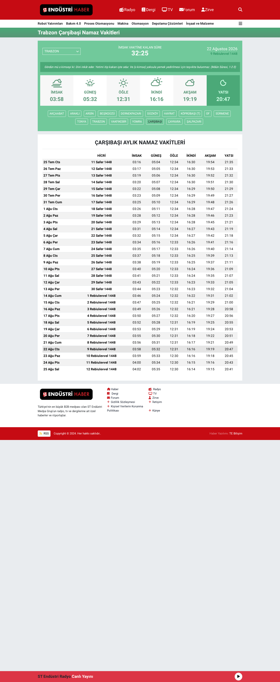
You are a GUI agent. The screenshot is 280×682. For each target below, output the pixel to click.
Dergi (150, 9)
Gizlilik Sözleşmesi (123, 402)
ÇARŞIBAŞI (155, 121)
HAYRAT (169, 113)
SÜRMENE (222, 113)
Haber (114, 389)
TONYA (81, 121)
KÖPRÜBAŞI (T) (190, 113)
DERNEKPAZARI (131, 113)
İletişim (157, 402)
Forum (189, 9)
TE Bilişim (235, 433)
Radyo (129, 9)
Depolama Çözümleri (167, 23)
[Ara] (240, 10)
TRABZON (98, 121)
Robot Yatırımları (50, 23)
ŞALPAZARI (194, 121)
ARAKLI (75, 113)
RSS (46, 433)
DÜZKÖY (152, 113)
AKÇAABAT (57, 113)
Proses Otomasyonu (99, 23)
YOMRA (137, 121)
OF (208, 113)
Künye (156, 410)
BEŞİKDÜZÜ (107, 113)
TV (170, 9)
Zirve (209, 9)
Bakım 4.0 (73, 23)
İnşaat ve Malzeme (200, 23)
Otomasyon (140, 23)
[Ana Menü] (240, 24)
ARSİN (90, 113)
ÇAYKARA (174, 121)
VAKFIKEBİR (118, 121)
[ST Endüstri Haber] (66, 10)
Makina (123, 23)
